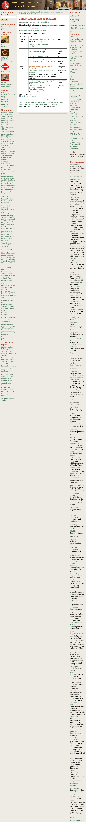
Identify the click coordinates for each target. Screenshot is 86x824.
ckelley (72, 794)
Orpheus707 (74, 197)
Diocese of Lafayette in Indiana (30, 27)
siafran (72, 437)
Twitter (33, 96)
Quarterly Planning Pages (38, 56)
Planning (46, 102)
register (29, 106)
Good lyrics (74, 36)
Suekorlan (74, 607)
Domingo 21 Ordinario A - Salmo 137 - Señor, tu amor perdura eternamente (8, 165)
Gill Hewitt (74, 601)
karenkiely (74, 407)
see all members (76, 177)
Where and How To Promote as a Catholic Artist (8, 378)
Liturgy (39, 102)
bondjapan (74, 371)
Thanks (73, 60)
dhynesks (73, 399)
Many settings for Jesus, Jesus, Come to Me (76, 41)
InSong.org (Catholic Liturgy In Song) (8, 95)
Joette (72, 353)
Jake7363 (73, 413)
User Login (58, 2)
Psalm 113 (4, 334)
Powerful (73, 69)
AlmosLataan (75, 467)
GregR (72, 770)
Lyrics (72, 76)
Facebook (24, 96)
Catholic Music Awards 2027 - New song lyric (77, 101)
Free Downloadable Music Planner (41, 39)
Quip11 (72, 631)
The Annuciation (7, 131)
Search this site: (7, 15)
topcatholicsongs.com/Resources (35, 31)
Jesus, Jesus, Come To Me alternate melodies (76, 47)
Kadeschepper (75, 738)
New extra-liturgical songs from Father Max (76, 107)
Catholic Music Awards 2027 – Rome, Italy (6, 245)
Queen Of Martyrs (8, 317)
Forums (21, 2)
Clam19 (73, 691)
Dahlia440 (74, 666)
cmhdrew (73, 347)
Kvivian (73, 363)
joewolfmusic (75, 457)
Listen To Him (6, 280)
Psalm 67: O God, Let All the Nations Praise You (8, 201)
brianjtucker (74, 716)
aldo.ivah (73, 322)
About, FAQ (30, 2)
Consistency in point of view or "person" (76, 65)
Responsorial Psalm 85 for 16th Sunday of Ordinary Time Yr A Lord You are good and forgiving (8, 328)
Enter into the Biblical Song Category (75, 95)
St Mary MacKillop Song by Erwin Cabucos (8, 287)
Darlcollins (74, 272)
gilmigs (72, 316)
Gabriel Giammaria (77, 309)
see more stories (7, 249)
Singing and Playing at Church (40, 12)
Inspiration (74, 81)
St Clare (73, 681)
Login (21, 106)
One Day (4, 124)
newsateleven (75, 379)
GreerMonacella (76, 282)
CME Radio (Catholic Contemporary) (7, 59)
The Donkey (5, 196)
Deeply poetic (75, 79)
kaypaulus (74, 507)
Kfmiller (73, 531)
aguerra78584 (75, 179)
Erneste (73, 259)
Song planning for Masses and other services (41, 104)
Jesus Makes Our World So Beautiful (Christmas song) (8, 306)
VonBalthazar (75, 788)
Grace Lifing (74, 574)
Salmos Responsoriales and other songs (8, 84)
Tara (72, 672)
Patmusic (73, 539)
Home (14, 2)
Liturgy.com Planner (41, 91)
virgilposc (73, 554)
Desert (3, 283)
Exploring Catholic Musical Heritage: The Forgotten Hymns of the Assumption (8, 155)
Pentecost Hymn (7, 374)
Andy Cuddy (74, 444)
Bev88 (72, 801)
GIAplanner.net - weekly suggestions (42, 50)
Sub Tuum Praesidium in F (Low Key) (7, 313)
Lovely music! (75, 127)
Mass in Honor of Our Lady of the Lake (7, 394)
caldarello (74, 429)
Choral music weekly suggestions (41, 59)
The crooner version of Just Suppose (75, 122)
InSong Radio (6, 72)
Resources (41, 2)
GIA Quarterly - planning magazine (42, 61)
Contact (49, 2)
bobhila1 (73, 232)
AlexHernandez (76, 332)
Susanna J (73, 566)
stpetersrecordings (77, 485)
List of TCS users (77, 28)
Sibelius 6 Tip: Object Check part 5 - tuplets (8, 353)
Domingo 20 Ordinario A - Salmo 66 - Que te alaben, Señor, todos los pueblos (7, 209)
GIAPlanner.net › (51, 99)
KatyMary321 (75, 652)
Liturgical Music (30, 102)
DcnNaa (73, 515)
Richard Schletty (43, 22)
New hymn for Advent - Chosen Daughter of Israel (8, 273)
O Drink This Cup (7, 278)
